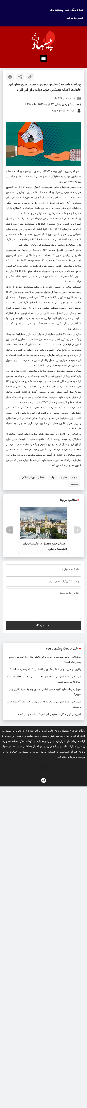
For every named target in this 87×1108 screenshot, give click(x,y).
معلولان (74, 484)
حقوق (63, 477)
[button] (43, 58)
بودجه (75, 477)
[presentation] (77, 530)
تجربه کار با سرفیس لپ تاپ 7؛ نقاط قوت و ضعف (44, 714)
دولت (52, 477)
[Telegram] (43, 780)
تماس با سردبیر (74, 18)
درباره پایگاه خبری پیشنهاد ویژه (66, 10)
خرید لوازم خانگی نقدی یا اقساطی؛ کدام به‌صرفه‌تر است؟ (40, 669)
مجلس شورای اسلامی (32, 477)
